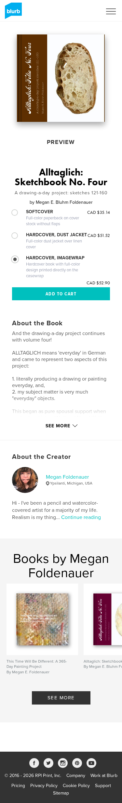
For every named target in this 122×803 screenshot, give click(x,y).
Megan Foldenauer (67, 477)
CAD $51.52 (99, 235)
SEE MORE (61, 698)
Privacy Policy (44, 785)
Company (75, 775)
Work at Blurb (103, 775)
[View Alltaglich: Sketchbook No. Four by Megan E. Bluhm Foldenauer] (61, 78)
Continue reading (81, 517)
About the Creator (41, 457)
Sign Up (85, 11)
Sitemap (61, 793)
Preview (61, 142)
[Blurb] (12, 13)
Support (103, 785)
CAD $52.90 (98, 283)
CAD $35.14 (98, 212)
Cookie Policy (76, 785)
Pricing (18, 785)
